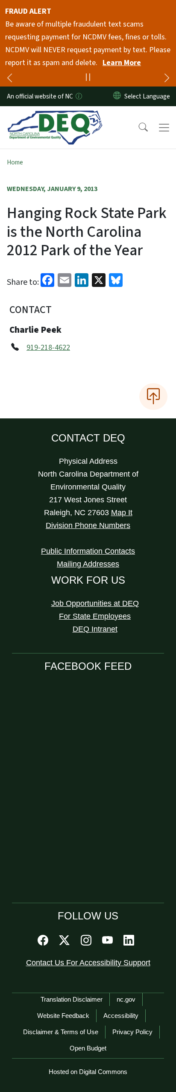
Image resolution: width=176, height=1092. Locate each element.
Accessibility (120, 1015)
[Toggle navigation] (164, 127)
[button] (137, 127)
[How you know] (78, 96)
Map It (121, 512)
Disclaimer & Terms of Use (60, 1031)
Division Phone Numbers (88, 525)
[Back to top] (153, 396)
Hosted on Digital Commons (88, 1071)
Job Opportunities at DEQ (95, 603)
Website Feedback (63, 1015)
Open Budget (88, 1048)
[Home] (55, 116)
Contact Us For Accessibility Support (88, 962)
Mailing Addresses (88, 564)
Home (15, 162)
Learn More (122, 62)
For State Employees (95, 616)
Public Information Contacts (88, 551)
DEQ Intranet (95, 629)
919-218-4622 (48, 347)
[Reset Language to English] (117, 96)
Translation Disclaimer (72, 999)
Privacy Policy (132, 1031)
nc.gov (126, 999)
